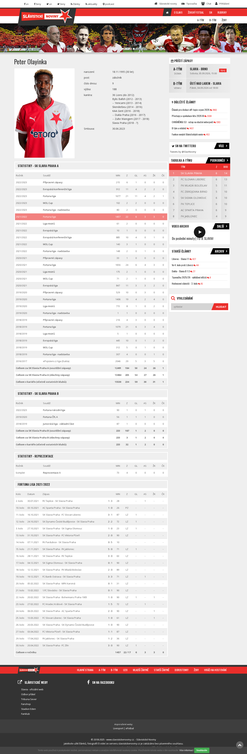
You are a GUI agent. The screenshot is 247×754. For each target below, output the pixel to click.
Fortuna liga (49, 196)
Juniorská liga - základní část (58, 423)
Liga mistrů (49, 223)
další (220, 226)
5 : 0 (110, 549)
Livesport (118, 728)
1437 (191, 128)
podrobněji (217, 160)
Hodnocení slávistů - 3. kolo (184, 283)
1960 (214, 109)
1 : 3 (110, 501)
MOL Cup (48, 203)
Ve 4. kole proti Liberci (182, 265)
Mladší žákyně (140, 670)
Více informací (186, 750)
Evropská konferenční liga (57, 189)
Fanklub (25, 713)
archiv (219, 251)
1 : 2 (110, 638)
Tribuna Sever (29, 699)
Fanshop (26, 704)
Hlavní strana (85, 670)
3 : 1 (110, 514)
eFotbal (130, 728)
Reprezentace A (52, 472)
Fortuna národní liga (54, 410)
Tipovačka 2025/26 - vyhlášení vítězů (189, 277)
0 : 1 (110, 562)
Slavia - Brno (199, 69)
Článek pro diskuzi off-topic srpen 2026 (190, 110)
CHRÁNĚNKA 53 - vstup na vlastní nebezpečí (192, 122)
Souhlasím (201, 750)
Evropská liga (50, 230)
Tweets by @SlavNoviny (183, 151)
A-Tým (177, 69)
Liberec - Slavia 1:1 (180, 259)
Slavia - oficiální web (32, 689)
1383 (218, 122)
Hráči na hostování (215, 670)
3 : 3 (110, 576)
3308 (209, 115)
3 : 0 (110, 556)
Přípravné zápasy (53, 182)
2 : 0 (110, 535)
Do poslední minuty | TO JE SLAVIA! (192, 238)
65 (201, 283)
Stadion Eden (28, 709)
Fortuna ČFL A (50, 417)
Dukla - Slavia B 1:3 (181, 271)
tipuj (223, 70)
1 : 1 (110, 631)
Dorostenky (181, 670)
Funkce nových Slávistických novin (187, 134)
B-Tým (177, 83)
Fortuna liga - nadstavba (56, 209)
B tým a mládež (179, 128)
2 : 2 (110, 521)
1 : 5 (110, 604)
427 (194, 259)
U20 (125, 670)
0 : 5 (110, 542)
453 (208, 134)
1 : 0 (110, 507)
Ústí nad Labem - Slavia (205, 83)
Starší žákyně (161, 670)
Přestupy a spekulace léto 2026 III (188, 116)
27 (193, 271)
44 (197, 265)
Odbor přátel (28, 694)
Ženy (196, 670)
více (221, 146)
